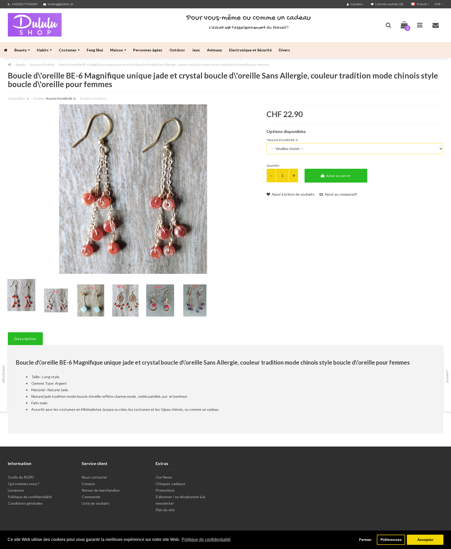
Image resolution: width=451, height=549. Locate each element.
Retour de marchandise (101, 490)
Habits (43, 50)
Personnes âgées (147, 50)
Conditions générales (25, 503)
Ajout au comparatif (340, 194)
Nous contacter (94, 477)
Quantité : (273, 165)
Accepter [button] (425, 540)
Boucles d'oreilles (42, 65)
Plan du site (165, 510)
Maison (116, 50)
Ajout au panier (338, 176)
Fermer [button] (365, 540)
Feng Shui (95, 50)
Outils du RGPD (21, 477)
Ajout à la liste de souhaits (292, 194)
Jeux (196, 50)
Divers (284, 50)
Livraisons (16, 490)
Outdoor (177, 50)
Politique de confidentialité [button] (206, 539)
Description (25, 338)
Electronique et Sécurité (250, 50)
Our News (164, 477)
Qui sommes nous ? (23, 483)
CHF (438, 4)
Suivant (447, 376)
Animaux (214, 50)
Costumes (67, 50)
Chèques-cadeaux (170, 483)
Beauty (20, 50)
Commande (91, 496)
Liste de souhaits (96, 503)
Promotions (165, 490)
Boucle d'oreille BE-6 (283, 140)
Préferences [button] (391, 540)
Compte (88, 483)
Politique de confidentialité (30, 496)
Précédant (3, 374)
